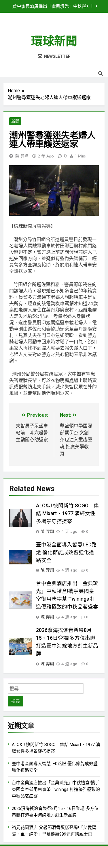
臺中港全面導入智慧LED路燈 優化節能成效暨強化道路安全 (66, 552)
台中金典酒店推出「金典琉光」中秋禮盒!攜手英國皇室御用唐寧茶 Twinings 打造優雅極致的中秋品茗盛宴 (48, 6)
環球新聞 (54, 41)
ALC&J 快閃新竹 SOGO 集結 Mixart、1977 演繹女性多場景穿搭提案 (67, 513)
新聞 (15, 121)
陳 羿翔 (22, 156)
